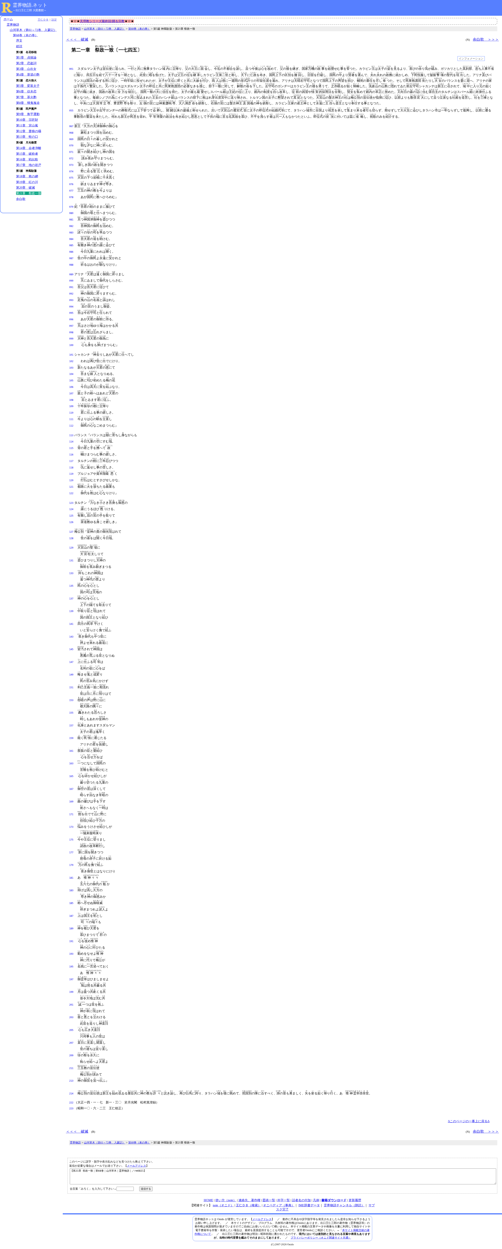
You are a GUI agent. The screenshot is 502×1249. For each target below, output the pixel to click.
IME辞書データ (309, 1205)
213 (71, 1080)
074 (71, 171)
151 (71, 687)
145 (71, 649)
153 (71, 700)
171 (71, 814)
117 (71, 461)
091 (71, 287)
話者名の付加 (301, 1200)
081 (71, 219)
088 (71, 264)
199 (71, 992)
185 (71, 903)
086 (71, 252)
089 (71, 274)
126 (71, 522)
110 (71, 412)
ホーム (8, 19)
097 (71, 326)
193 (71, 954)
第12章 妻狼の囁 (28, 131)
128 (71, 538)
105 (71, 380)
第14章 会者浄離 (28, 148)
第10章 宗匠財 (27, 119)
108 (71, 400)
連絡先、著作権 (249, 1200)
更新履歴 (355, 1200)
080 (71, 213)
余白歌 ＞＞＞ (486, 39)
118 (71, 467)
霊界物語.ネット (30, 5)
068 (71, 132)
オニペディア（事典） (279, 1205)
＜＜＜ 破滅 (77, 39)
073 (71, 165)
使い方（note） (225, 1200)
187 (71, 916)
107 (71, 393)
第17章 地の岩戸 (28, 165)
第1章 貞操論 (26, 57)
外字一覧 (283, 1200)
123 (71, 503)
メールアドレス (136, 1165)
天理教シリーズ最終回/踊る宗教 (102, 21)
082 (71, 226)
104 (71, 374)
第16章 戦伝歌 (27, 159)
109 (71, 406)
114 (71, 441)
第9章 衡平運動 (28, 114)
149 (71, 674)
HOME (208, 1200)
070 (71, 145)
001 (71, 69)
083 (71, 232)
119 (71, 474)
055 (71, 110)
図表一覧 (269, 1200)
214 (71, 1093)
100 (71, 345)
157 (71, 725)
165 (71, 776)
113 (71, 435)
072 (71, 158)
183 (71, 890)
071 (71, 152)
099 (71, 338)
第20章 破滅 (25, 187)
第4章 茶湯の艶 (28, 74)
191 (71, 941)
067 (71, 126)
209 (71, 1055)
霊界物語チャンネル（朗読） (344, 1205)
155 (71, 712)
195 (71, 966)
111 (71, 419)
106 (71, 387)
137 (71, 598)
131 (71, 560)
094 (71, 306)
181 (71, 877)
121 (71, 486)
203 (71, 1017)
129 (71, 547)
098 (71, 332)
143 (71, 636)
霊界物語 (13, 24)
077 (71, 190)
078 (71, 197)
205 (71, 1030)
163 (71, 763)
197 (71, 979)
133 (71, 573)
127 (71, 531)
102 (71, 361)
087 (71, 258)
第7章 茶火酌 (26, 97)
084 (71, 239)
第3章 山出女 (26, 69)
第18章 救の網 (27, 176)
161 (71, 751)
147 (71, 662)
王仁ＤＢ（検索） (248, 1205)
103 (71, 367)
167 (71, 789)
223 (71, 1108)
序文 (19, 40)
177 (71, 852)
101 (71, 354)
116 (71, 454)
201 (71, 1004)
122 (71, 493)
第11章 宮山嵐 (27, 125)
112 (71, 425)
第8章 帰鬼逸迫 (28, 103)
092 (71, 293)
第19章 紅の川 (27, 182)
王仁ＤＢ (43, 19)
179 (71, 865)
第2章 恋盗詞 (26, 63)
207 (71, 1043)
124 (71, 509)
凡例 (316, 1200)
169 (71, 801)
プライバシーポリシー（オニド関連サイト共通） (321, 1237)
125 (71, 515)
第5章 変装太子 (28, 85)
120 (71, 480)
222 (71, 1102)
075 (71, 177)
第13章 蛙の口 (27, 136)
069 (71, 139)
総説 (19, 46)
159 (71, 738)
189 (71, 928)
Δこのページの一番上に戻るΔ (468, 1121)
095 (71, 313)
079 (71, 207)
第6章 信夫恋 (26, 91)
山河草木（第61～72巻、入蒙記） (33, 30)
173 (71, 827)
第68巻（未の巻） (25, 35)
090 (71, 280)
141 (71, 624)
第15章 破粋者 (27, 153)
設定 (54, 19)
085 (71, 245)
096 (71, 319)
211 (71, 1068)
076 (71, 184)
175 (71, 839)
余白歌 (20, 199)
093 (71, 300)
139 (71, 611)
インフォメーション (471, 58)
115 (71, 448)
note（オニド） (223, 1205)
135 (71, 586)
